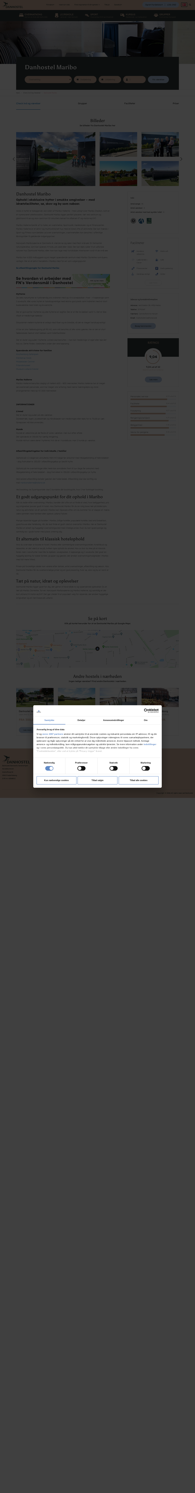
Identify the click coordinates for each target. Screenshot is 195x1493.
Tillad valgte (97, 780)
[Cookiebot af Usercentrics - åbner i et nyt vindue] (146, 711)
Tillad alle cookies (138, 780)
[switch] (81, 768)
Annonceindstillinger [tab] (113, 720)
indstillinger (150, 744)
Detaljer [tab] (81, 720)
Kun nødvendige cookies (56, 780)
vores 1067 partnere (52, 734)
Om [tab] (145, 720)
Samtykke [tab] (49, 720)
